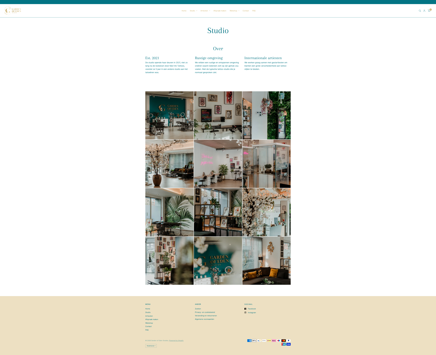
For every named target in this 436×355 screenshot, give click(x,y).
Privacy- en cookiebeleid (205, 312)
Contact (246, 11)
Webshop (233, 11)
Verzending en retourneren (206, 316)
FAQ (253, 11)
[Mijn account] (424, 10)
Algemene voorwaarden (204, 319)
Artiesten (204, 11)
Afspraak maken (219, 11)
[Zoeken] (420, 10)
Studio (192, 11)
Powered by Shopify (176, 340)
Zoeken (198, 309)
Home (184, 11)
